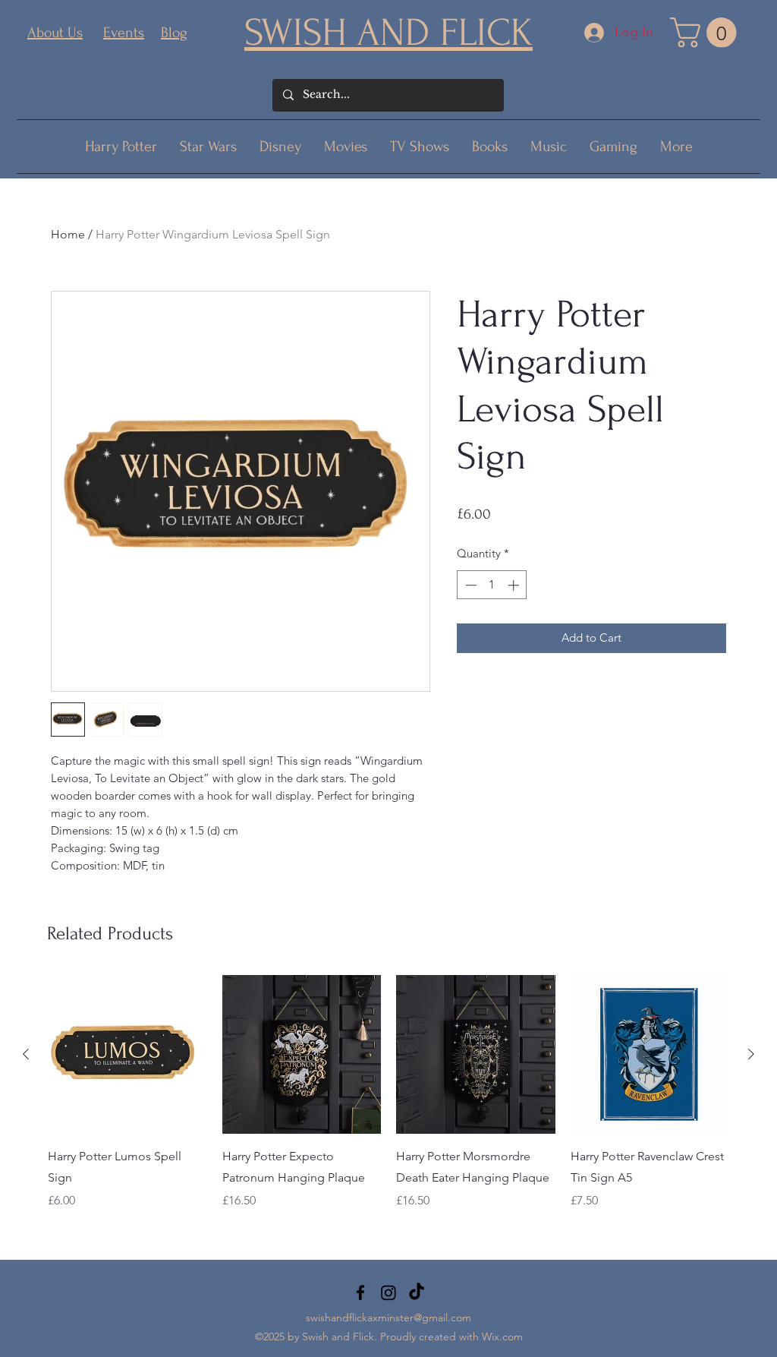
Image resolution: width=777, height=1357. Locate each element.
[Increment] (515, 585)
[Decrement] (469, 585)
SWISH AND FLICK (388, 33)
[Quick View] (127, 1055)
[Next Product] (751, 1054)
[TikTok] (416, 1292)
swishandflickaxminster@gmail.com (388, 1317)
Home (68, 234)
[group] (388, 1103)
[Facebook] (360, 1292)
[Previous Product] (26, 1054)
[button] (707, 32)
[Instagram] (388, 1292)
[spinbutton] (492, 585)
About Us (55, 32)
